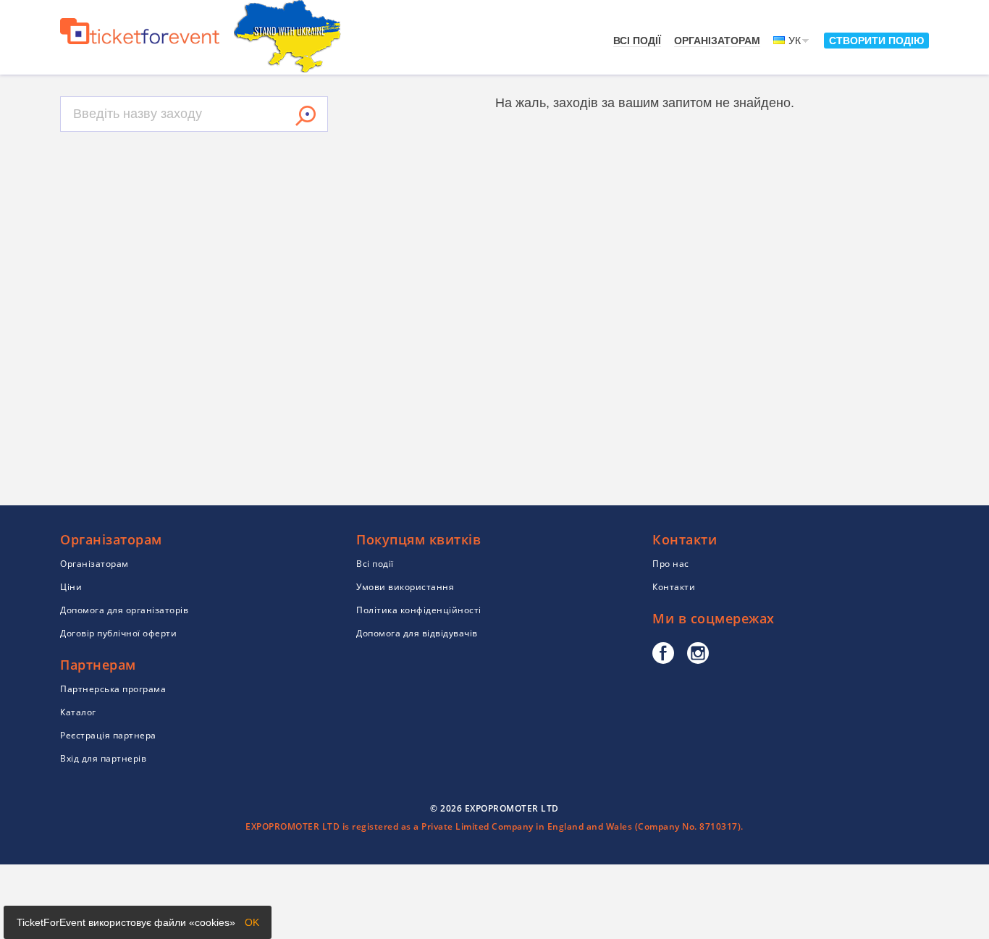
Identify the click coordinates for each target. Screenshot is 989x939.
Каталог (78, 712)
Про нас (670, 563)
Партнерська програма (113, 689)
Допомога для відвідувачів (417, 633)
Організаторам (717, 40)
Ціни (71, 587)
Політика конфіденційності (418, 610)
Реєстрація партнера (108, 735)
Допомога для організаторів (124, 610)
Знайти (305, 116)
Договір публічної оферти (118, 633)
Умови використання (405, 587)
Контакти (673, 587)
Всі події (637, 40)
